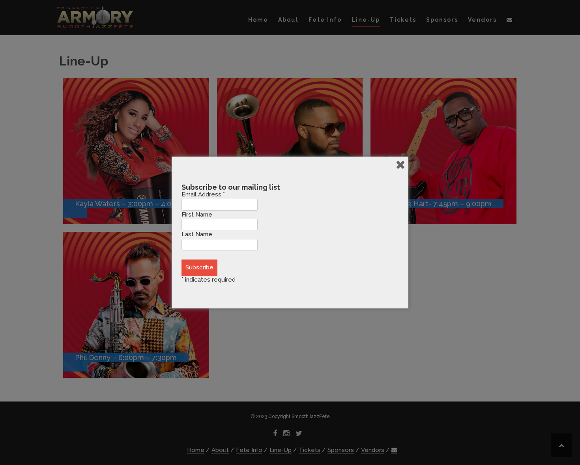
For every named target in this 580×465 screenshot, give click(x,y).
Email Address (203, 194)
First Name (196, 214)
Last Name (196, 234)
